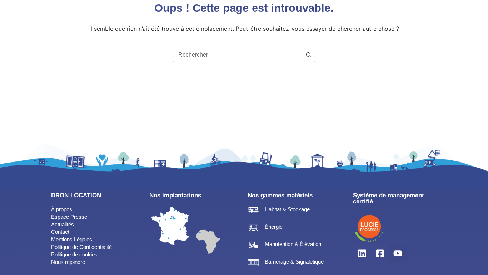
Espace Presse (69, 217)
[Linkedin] (362, 253)
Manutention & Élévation (293, 244)
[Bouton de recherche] (308, 55)
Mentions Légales (71, 239)
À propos (62, 209)
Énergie (274, 227)
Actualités (62, 224)
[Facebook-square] (380, 253)
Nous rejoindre (68, 262)
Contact (60, 232)
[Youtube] (398, 253)
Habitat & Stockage (287, 209)
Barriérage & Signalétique (294, 262)
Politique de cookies (74, 254)
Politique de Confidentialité (81, 247)
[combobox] (237, 55)
